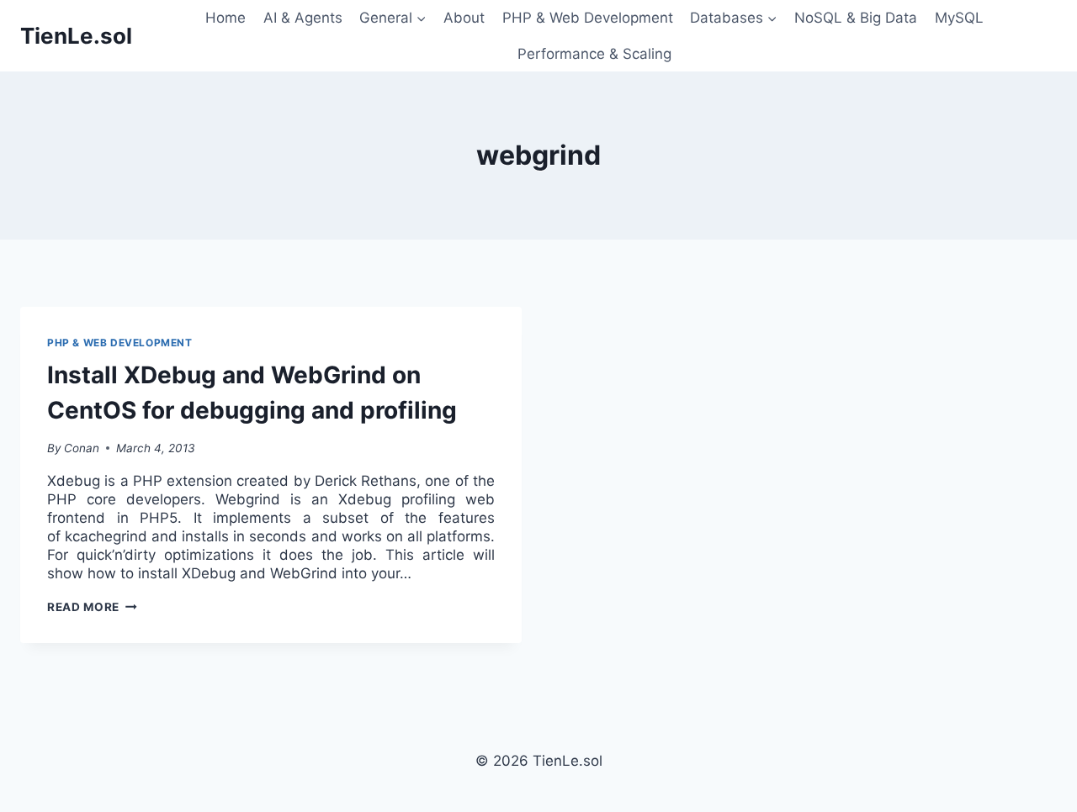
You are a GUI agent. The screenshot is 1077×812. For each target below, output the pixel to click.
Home (225, 17)
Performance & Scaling (594, 53)
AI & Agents (302, 17)
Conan (81, 448)
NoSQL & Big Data (855, 17)
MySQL (959, 17)
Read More (92, 607)
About (464, 17)
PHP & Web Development (587, 17)
